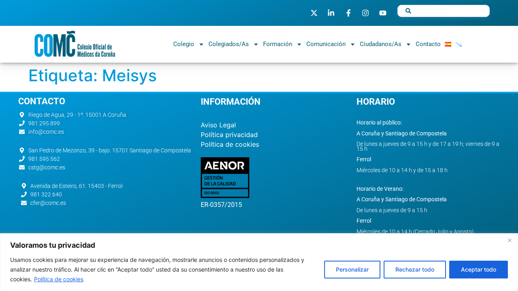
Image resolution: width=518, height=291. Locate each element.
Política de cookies (58, 279)
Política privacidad (229, 135)
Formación (277, 44)
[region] (259, 262)
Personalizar (352, 269)
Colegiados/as (228, 44)
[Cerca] (509, 240)
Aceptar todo (478, 269)
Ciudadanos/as (380, 44)
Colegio (183, 44)
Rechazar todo (414, 269)
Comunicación (326, 44)
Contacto (428, 44)
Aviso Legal (218, 125)
